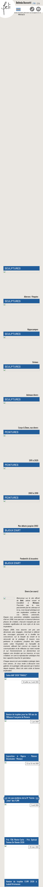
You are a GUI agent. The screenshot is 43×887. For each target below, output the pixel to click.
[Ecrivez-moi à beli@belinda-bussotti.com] (37, 8)
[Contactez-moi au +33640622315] (31, 8)
